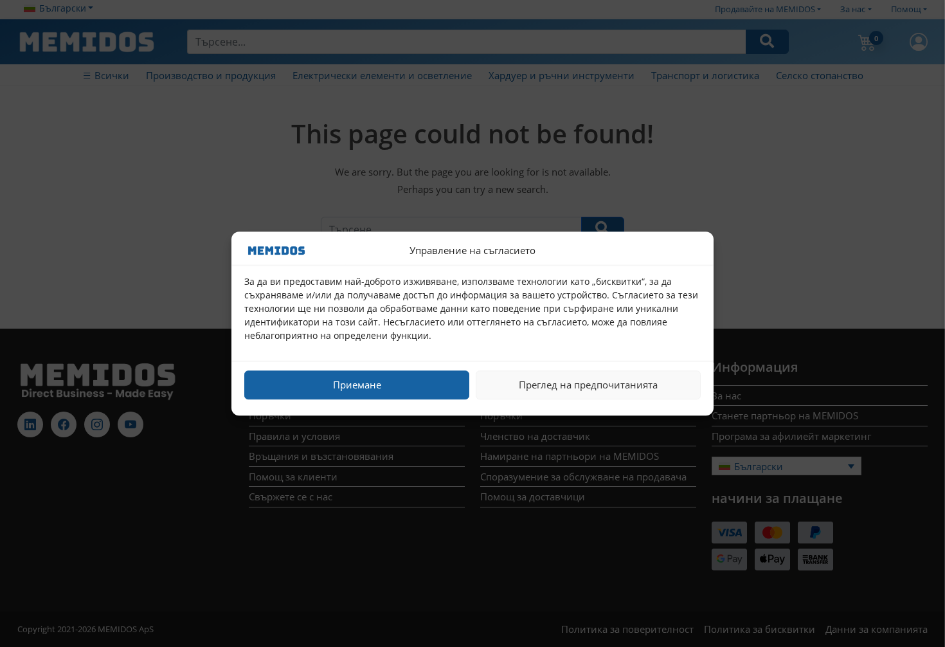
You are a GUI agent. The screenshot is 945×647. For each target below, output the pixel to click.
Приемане (357, 384)
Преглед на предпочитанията (588, 384)
